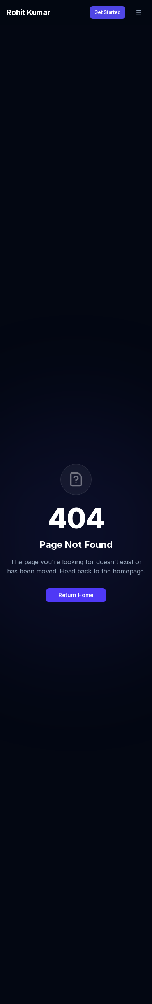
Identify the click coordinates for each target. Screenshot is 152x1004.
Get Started (107, 12)
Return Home (76, 595)
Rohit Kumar (28, 12)
